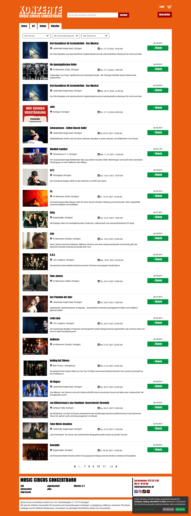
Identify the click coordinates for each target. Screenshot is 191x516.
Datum (43, 26)
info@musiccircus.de (144, 486)
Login (162, 6)
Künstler (55, 26)
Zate (52, 233)
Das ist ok (180, 509)
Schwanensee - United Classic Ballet (68, 128)
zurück (74, 466)
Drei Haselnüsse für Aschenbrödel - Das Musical (74, 43)
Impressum (26, 492)
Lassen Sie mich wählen (144, 509)
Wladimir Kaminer (59, 149)
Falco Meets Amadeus (61, 424)
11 (104, 466)
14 (111, 466)
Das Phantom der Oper (61, 297)
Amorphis (55, 445)
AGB (22, 486)
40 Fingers (55, 381)
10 (98, 466)
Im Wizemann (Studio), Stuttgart (67, 239)
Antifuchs (54, 339)
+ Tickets (158, 48)
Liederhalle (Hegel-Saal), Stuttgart (67, 48)
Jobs (52, 107)
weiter (116, 466)
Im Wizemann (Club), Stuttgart (66, 69)
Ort (33, 26)
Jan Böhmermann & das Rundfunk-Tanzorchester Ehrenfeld (79, 403)
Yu (51, 191)
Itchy (52, 212)
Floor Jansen (56, 276)
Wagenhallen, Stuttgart (63, 217)
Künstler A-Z (79, 486)
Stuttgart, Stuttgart (61, 112)
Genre (24, 26)
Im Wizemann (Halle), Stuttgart (66, 281)
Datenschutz (26, 489)
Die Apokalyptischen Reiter (63, 64)
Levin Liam (55, 318)
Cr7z (52, 170)
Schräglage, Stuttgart (62, 175)
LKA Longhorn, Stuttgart (63, 260)
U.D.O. (52, 255)
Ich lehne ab (168, 509)
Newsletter (164, 14)
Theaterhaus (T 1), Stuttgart (65, 154)
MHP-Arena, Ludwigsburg (64, 365)
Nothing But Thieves (59, 360)
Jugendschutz (53, 486)
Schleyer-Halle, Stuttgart (63, 408)
